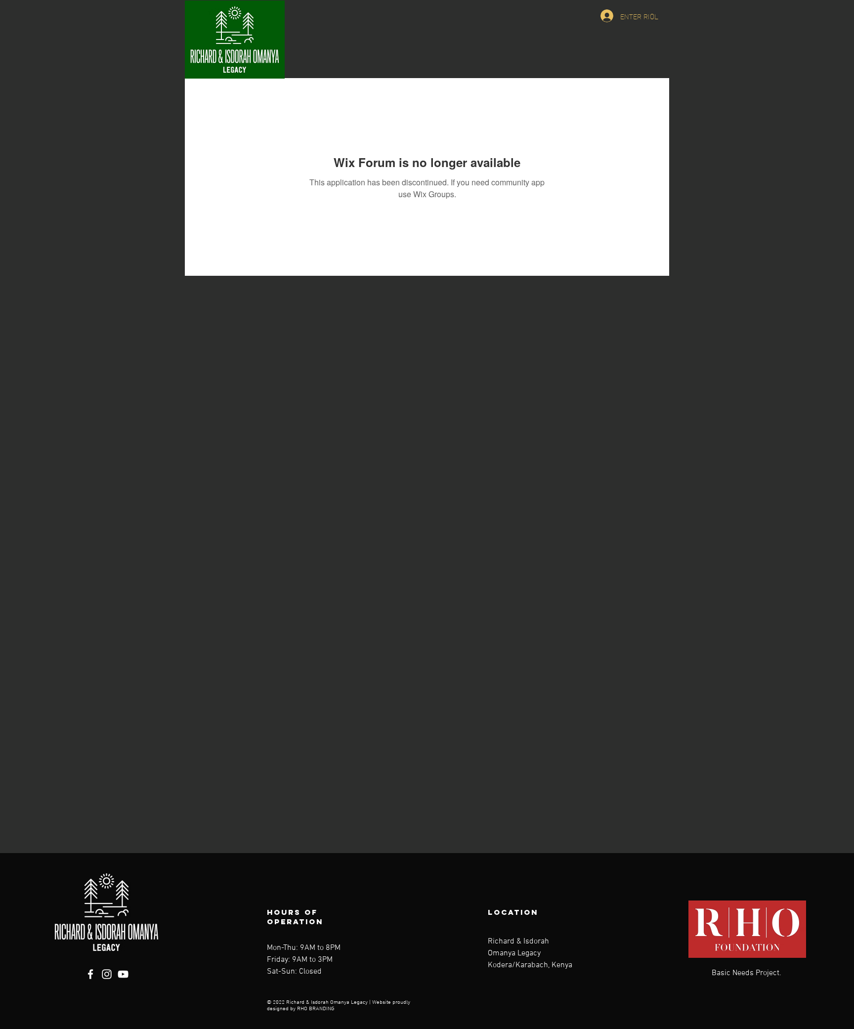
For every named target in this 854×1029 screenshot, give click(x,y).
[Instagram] (106, 974)
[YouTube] (123, 974)
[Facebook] (90, 974)
